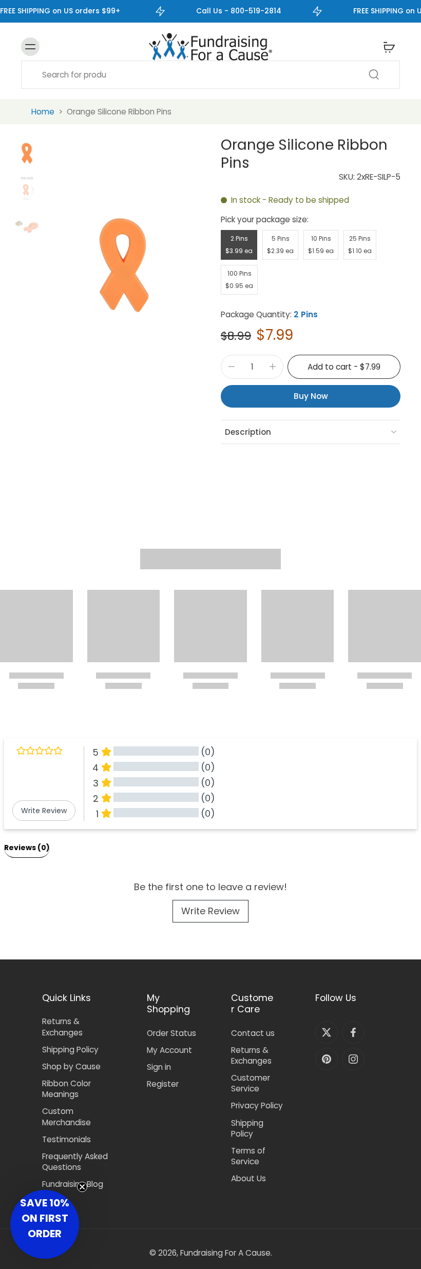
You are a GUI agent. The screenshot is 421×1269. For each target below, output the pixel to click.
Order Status (171, 1033)
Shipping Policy (70, 1049)
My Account (169, 1050)
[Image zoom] (124, 265)
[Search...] (374, 74)
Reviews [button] (27, 847)
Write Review (210, 911)
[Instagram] (353, 1059)
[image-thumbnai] (27, 153)
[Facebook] (353, 1032)
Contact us (253, 1033)
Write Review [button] (44, 810)
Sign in (159, 1067)
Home (42, 111)
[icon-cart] (388, 46)
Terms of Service (248, 1156)
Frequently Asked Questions (75, 1161)
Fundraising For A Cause (225, 1252)
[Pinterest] (326, 1059)
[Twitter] (326, 1032)
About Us (248, 1178)
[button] (344, 367)
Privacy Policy (257, 1105)
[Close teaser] (82, 1187)
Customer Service (250, 1083)
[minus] (231, 366)
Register (163, 1084)
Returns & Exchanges (62, 1026)
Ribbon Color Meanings (66, 1089)
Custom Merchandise (66, 1116)
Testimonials (66, 1139)
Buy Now (311, 396)
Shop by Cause (71, 1066)
